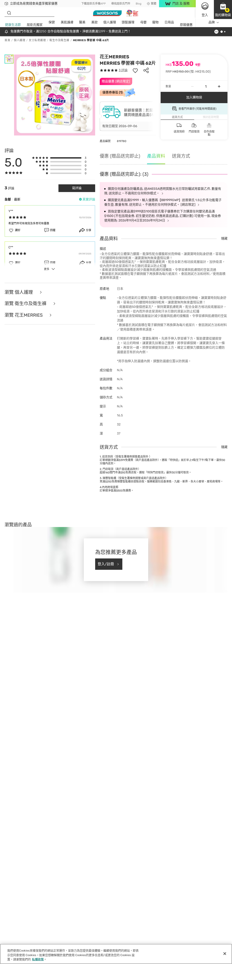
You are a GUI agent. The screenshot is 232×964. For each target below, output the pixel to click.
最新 (17, 199)
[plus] (219, 86)
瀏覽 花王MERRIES (24, 315)
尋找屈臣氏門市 (120, 3)
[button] (223, 9)
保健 (51, 22)
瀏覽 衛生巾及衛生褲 (26, 303)
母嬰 (143, 22)
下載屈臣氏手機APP (93, 3)
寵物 (155, 22)
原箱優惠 (186, 25)
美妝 (94, 22)
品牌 (211, 22)
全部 (8, 199)
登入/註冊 (106, 564)
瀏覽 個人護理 (19, 292)
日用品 (169, 22)
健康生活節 (13, 25)
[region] (116, 954)
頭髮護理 (128, 22)
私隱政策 (38, 959)
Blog (138, 3)
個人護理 (109, 22)
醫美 (82, 22)
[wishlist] (135, 70)
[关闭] (225, 954)
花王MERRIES (114, 56)
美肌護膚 (67, 22)
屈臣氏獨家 (35, 25)
